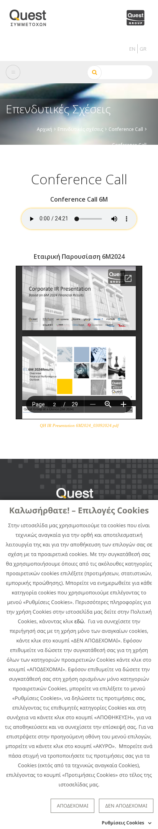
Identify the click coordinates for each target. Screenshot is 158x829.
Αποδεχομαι (72, 805)
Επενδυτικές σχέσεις (80, 129)
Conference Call (126, 129)
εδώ (79, 621)
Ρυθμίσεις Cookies (123, 822)
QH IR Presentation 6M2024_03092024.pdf (79, 425)
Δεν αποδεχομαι (126, 805)
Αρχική (44, 129)
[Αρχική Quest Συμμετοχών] (32, 15)
